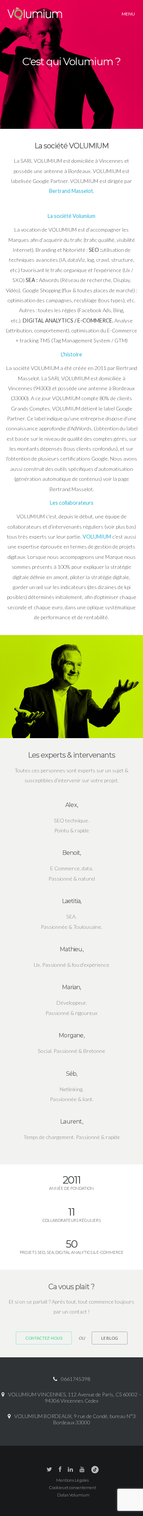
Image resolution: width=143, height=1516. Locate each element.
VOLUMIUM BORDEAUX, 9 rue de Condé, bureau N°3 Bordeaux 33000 (75, 1419)
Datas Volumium (73, 1495)
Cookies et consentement (72, 1487)
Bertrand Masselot (71, 191)
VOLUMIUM (96, 536)
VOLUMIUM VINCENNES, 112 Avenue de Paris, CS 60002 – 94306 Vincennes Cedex (75, 1397)
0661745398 (75, 1379)
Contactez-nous (43, 1338)
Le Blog (109, 1338)
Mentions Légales (72, 1480)
